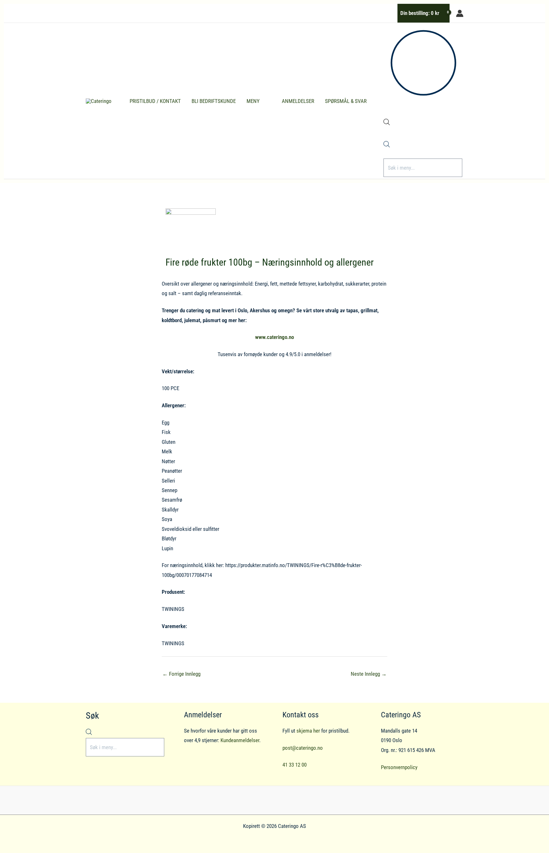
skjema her (308, 731)
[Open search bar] (386, 123)
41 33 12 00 (294, 765)
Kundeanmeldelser (239, 740)
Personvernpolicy (399, 767)
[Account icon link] (460, 13)
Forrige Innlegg (181, 674)
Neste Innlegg (369, 674)
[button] (262, 101)
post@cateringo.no (302, 748)
